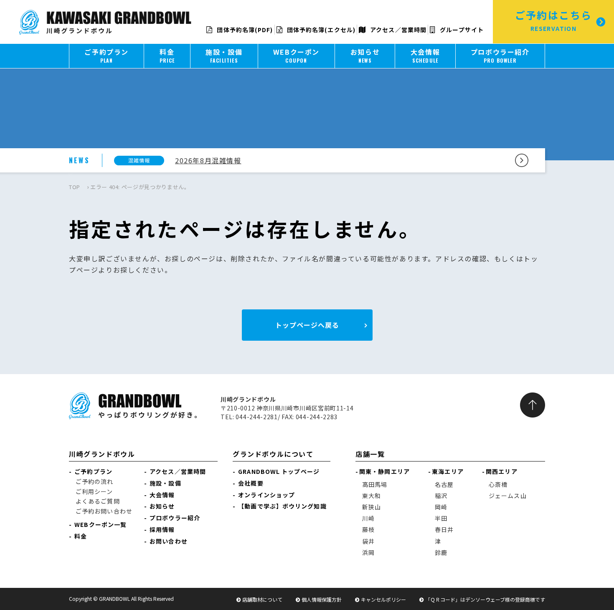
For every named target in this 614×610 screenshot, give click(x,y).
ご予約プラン (93, 471)
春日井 (444, 529)
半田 (441, 518)
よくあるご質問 (98, 501)
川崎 (368, 518)
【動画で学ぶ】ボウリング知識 (282, 506)
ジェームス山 (508, 495)
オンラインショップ (266, 495)
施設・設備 (165, 483)
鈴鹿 (441, 552)
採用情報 (162, 529)
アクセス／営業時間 (397, 29)
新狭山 (371, 507)
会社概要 (250, 483)
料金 (80, 536)
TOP (74, 187)
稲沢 (441, 495)
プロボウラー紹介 (175, 518)
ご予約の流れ (95, 481)
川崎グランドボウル (102, 454)
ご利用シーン (94, 491)
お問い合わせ (169, 541)
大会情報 (162, 495)
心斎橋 (498, 484)
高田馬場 (374, 484)
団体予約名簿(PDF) (244, 29)
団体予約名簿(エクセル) (320, 29)
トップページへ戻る (307, 325)
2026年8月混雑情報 (208, 160)
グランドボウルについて (273, 454)
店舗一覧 (370, 454)
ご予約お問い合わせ (104, 511)
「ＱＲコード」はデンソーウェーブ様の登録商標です (485, 599)
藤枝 (368, 529)
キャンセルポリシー (383, 599)
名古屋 (444, 484)
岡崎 (441, 507)
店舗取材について (262, 599)
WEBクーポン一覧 (100, 524)
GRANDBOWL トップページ (279, 471)
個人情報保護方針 (322, 599)
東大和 (371, 495)
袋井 (368, 541)
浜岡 (368, 552)
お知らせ (162, 506)
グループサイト (461, 29)
